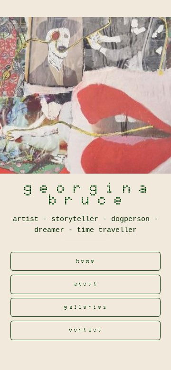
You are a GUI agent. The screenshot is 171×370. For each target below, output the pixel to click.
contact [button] (86, 330)
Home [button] (86, 261)
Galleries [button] (86, 307)
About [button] (86, 284)
